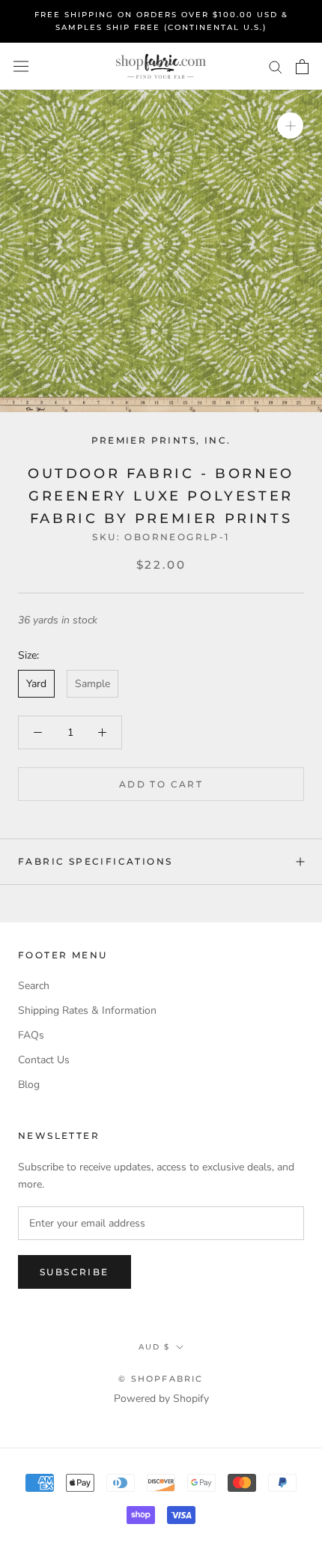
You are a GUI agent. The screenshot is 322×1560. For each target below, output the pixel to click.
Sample (92, 684)
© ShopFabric (160, 1378)
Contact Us (44, 1060)
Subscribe (74, 1272)
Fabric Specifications (95, 861)
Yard (36, 684)
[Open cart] (302, 66)
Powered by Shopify (161, 1398)
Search (33, 986)
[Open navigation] (20, 66)
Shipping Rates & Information (87, 1010)
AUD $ (154, 1347)
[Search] (275, 66)
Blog (29, 1084)
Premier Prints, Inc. (161, 440)
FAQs (31, 1035)
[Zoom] (290, 125)
